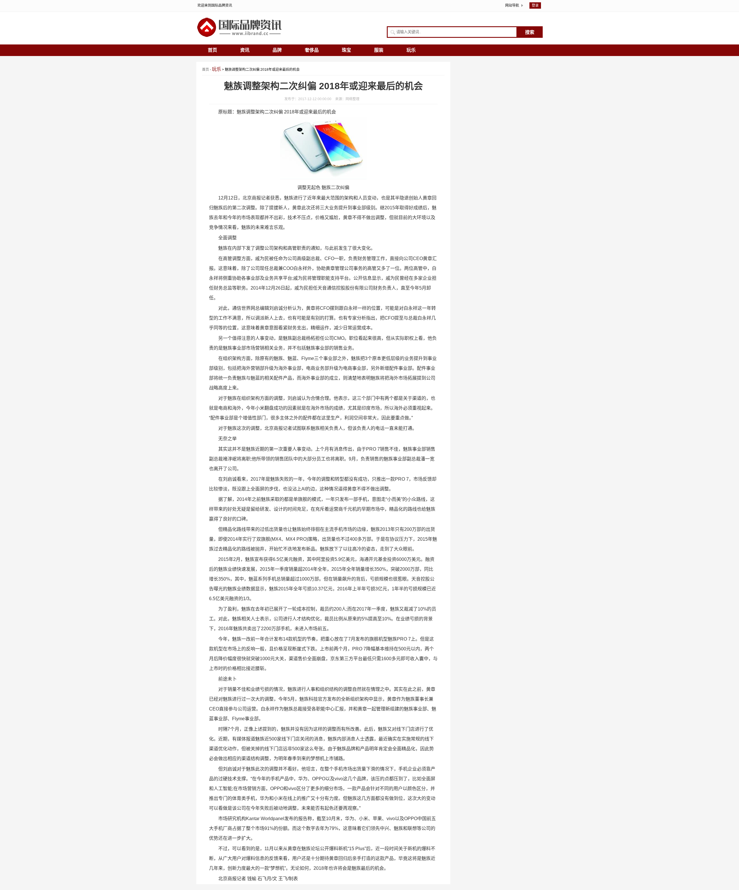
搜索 (529, 32)
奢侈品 (312, 50)
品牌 (277, 50)
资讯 (244, 50)
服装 (378, 50)
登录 (535, 5)
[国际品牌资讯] (239, 37)
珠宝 (346, 50)
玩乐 (411, 50)
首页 (212, 50)
